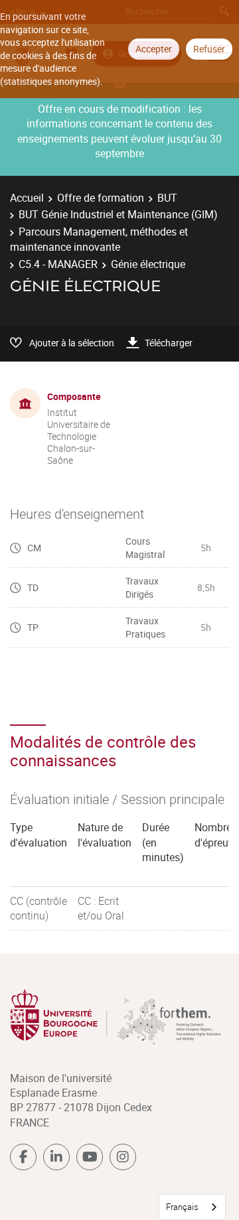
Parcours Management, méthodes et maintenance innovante (99, 238)
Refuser (209, 48)
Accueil (27, 197)
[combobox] (192, 1207)
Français (182, 1207)
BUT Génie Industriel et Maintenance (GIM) (118, 214)
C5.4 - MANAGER (58, 264)
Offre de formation (100, 197)
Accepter (153, 48)
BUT (167, 197)
